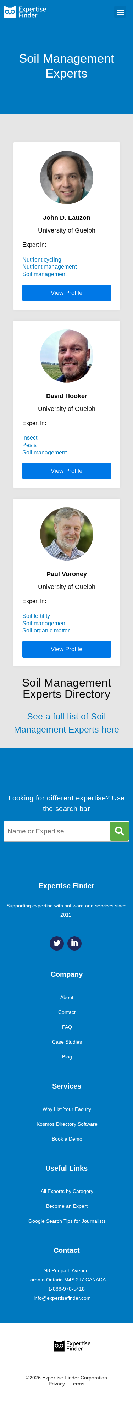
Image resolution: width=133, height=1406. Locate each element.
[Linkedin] (74, 943)
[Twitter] (57, 943)
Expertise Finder (66, 886)
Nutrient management (49, 267)
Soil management (44, 274)
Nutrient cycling (41, 260)
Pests (29, 445)
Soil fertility (36, 616)
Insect (29, 438)
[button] (120, 12)
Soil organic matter (46, 630)
